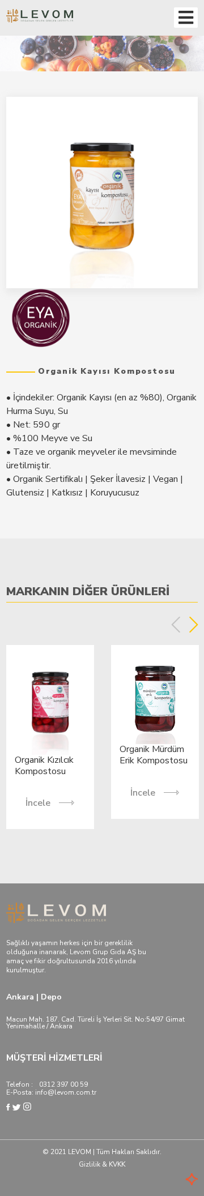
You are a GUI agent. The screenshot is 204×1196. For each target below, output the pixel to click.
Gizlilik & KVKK (102, 1164)
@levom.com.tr (72, 1092)
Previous (176, 625)
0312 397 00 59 (63, 1084)
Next (193, 625)
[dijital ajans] (175, 1180)
